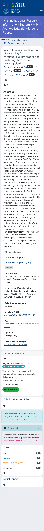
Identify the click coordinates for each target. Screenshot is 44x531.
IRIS (3, 40)
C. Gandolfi (22, 75)
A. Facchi (28, 70)
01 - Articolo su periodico (15, 43)
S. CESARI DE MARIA (15, 66)
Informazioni (12, 428)
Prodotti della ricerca (17, 40)
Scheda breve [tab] (13, 252)
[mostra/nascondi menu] (41, 11)
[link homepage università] (11, 11)
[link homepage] (14, 4)
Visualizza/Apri (11, 389)
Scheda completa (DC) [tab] (18, 262)
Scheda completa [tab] (15, 257)
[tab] (36, 262)
